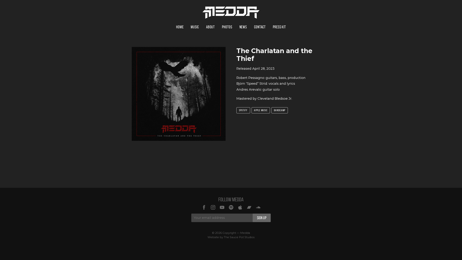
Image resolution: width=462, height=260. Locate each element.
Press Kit (279, 27)
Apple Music (260, 110)
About (210, 27)
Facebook (203, 207)
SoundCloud (258, 207)
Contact (260, 27)
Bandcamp (279, 110)
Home (180, 27)
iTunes (240, 207)
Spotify (243, 110)
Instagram (212, 207)
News (243, 27)
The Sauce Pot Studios (239, 237)
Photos (227, 27)
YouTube (221, 207)
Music (195, 27)
